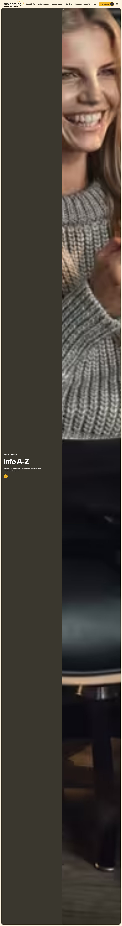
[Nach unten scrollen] (6, 476)
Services (6, 454)
